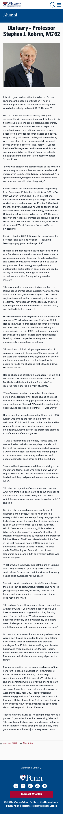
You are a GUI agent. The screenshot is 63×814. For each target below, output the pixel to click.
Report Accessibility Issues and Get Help (39, 806)
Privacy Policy (12, 806)
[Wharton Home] (12, 4)
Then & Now (28, 743)
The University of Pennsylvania (44, 802)
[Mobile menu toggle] (59, 5)
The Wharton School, (19, 802)
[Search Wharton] (52, 4)
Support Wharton (31, 794)
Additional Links (30, 768)
